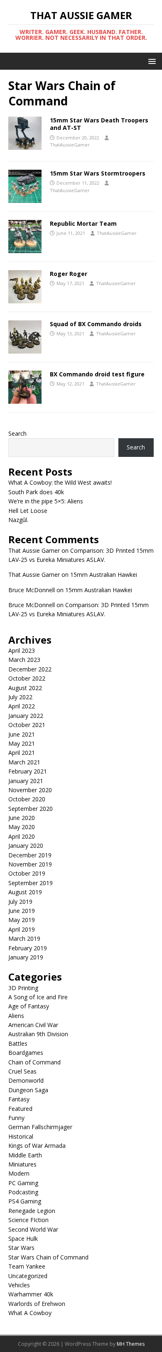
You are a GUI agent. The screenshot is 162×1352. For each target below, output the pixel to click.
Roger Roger (68, 274)
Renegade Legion (31, 1211)
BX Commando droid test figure (97, 374)
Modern (18, 1173)
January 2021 (25, 781)
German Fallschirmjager (40, 1127)
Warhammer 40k (30, 1294)
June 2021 (21, 734)
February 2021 (27, 771)
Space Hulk (23, 1238)
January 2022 (25, 716)
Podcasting (23, 1192)
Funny (16, 1118)
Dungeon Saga (28, 1090)
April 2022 (21, 706)
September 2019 (30, 883)
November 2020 (30, 790)
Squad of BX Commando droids (96, 324)
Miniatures (22, 1164)
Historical (20, 1136)
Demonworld (26, 1080)
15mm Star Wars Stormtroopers (97, 173)
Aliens (16, 1016)
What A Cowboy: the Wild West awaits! (60, 482)
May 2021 (21, 743)
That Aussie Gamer (34, 550)
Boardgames (25, 1053)
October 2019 (26, 873)
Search (17, 433)
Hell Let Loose (27, 511)
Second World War (33, 1229)
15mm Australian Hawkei (103, 574)
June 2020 (21, 818)
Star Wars (21, 1248)
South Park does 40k (36, 492)
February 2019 (27, 948)
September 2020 (30, 809)
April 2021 (21, 753)
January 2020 (25, 845)
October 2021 (26, 725)
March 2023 (24, 660)
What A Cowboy (30, 1313)
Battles (17, 1043)
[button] (150, 61)
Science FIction (28, 1220)
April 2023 (21, 650)
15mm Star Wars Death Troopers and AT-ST (99, 124)
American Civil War (33, 1025)
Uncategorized (27, 1276)
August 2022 (25, 688)
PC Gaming (23, 1183)
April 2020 (21, 836)
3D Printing (23, 988)
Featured (20, 1109)
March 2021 (24, 762)
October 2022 (26, 678)
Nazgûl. (18, 520)
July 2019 (20, 901)
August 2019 (25, 892)
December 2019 (30, 855)
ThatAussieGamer (70, 145)
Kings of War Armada (37, 1145)
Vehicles (19, 1285)
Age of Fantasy (28, 1006)
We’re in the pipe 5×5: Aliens (45, 501)
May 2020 (21, 827)
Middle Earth (25, 1155)
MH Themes (131, 1343)
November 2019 (30, 864)
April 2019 (21, 929)
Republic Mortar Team (83, 223)
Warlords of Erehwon (36, 1304)
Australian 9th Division (38, 1034)
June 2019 (21, 911)
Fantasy (18, 1099)
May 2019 (21, 920)
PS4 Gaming (24, 1201)
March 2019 (24, 938)
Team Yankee (26, 1266)
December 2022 (30, 669)
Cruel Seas (22, 1071)
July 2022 (20, 697)
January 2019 (25, 957)
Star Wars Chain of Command (48, 1257)
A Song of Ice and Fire (38, 997)
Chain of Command (34, 1062)
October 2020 (26, 799)
